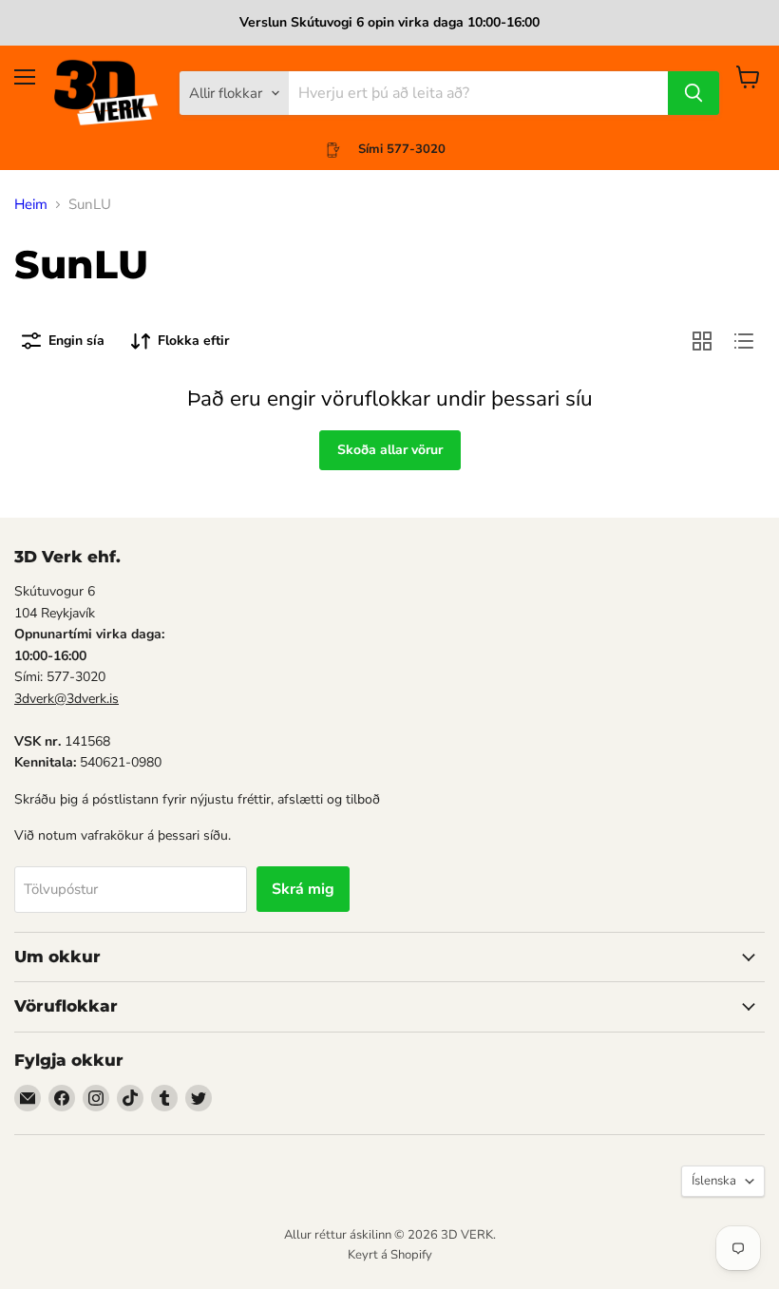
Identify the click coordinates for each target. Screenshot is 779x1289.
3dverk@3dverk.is (66, 699)
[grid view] (702, 341)
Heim (31, 205)
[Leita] (693, 93)
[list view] (744, 341)
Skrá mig (303, 889)
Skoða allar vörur (390, 450)
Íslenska (714, 1180)
